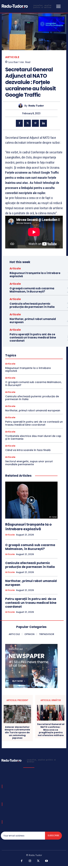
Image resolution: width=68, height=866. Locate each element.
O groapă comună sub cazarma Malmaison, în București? (32, 289)
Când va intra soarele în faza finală (27, 450)
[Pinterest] (35, 123)
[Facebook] (19, 123)
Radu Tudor (36, 105)
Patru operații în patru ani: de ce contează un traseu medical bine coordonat (33, 337)
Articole (12, 57)
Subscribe (53, 835)
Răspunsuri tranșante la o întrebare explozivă (35, 274)
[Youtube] (46, 861)
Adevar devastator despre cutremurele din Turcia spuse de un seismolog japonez (17, 732)
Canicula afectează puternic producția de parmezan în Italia (32, 305)
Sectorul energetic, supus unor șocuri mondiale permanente (29, 463)
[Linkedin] (43, 123)
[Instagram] (30, 861)
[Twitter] (27, 123)
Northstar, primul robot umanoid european (33, 320)
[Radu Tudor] (21, 106)
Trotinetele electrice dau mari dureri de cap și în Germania (33, 437)
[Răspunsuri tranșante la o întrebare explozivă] (31, 500)
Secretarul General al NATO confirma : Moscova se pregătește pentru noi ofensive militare (50, 730)
